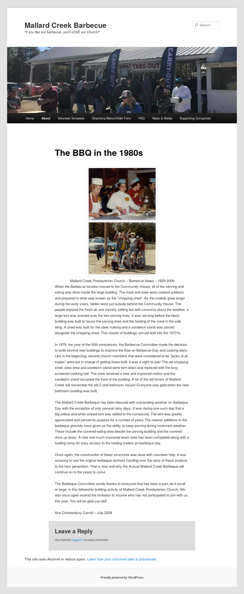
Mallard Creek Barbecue (66, 25)
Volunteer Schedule (71, 118)
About (45, 118)
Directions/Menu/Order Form (111, 118)
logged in (77, 540)
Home (30, 118)
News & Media (162, 118)
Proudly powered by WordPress (122, 577)
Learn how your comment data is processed (121, 558)
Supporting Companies (195, 118)
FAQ (141, 118)
